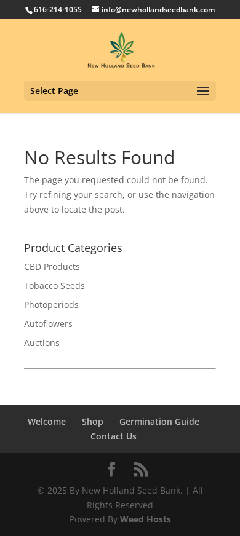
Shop (92, 421)
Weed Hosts (145, 519)
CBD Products (52, 266)
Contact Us (113, 436)
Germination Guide (159, 421)
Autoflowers (48, 323)
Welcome (47, 421)
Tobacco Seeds (54, 285)
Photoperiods (51, 304)
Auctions (42, 343)
